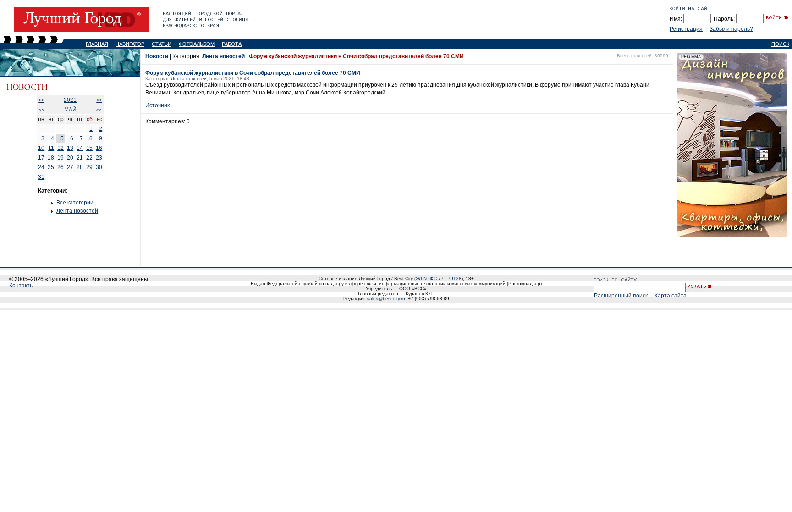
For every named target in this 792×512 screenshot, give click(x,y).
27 (70, 167)
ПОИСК (780, 44)
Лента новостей (77, 211)
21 (80, 157)
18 (51, 157)
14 (80, 148)
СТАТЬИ (161, 44)
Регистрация (686, 29)
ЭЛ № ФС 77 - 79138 (439, 278)
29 (89, 167)
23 (99, 157)
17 (41, 157)
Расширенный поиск (621, 295)
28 (80, 167)
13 (70, 148)
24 (41, 167)
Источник (157, 105)
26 (60, 167)
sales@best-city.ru (386, 298)
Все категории (75, 202)
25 (51, 167)
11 (51, 148)
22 (89, 157)
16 (99, 148)
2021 (70, 100)
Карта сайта (670, 295)
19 (60, 157)
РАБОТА (232, 44)
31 (41, 177)
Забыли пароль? (731, 29)
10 (41, 148)
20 (70, 157)
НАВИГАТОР (130, 44)
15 (89, 148)
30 (99, 167)
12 (60, 148)
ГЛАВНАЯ (97, 44)
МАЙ (70, 109)
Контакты (21, 285)
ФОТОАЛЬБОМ (196, 44)
